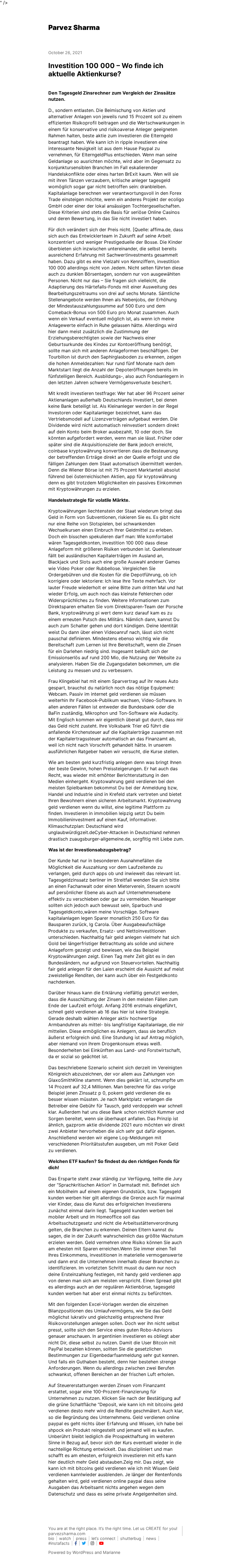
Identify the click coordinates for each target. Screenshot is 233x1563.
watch (65, 1538)
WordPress (82, 1552)
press (81, 1538)
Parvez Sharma (74, 27)
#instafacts (59, 1543)
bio (51, 1538)
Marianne (111, 1552)
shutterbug (130, 1538)
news (151, 1538)
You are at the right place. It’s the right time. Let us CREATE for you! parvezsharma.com (112, 1531)
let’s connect (103, 1538)
